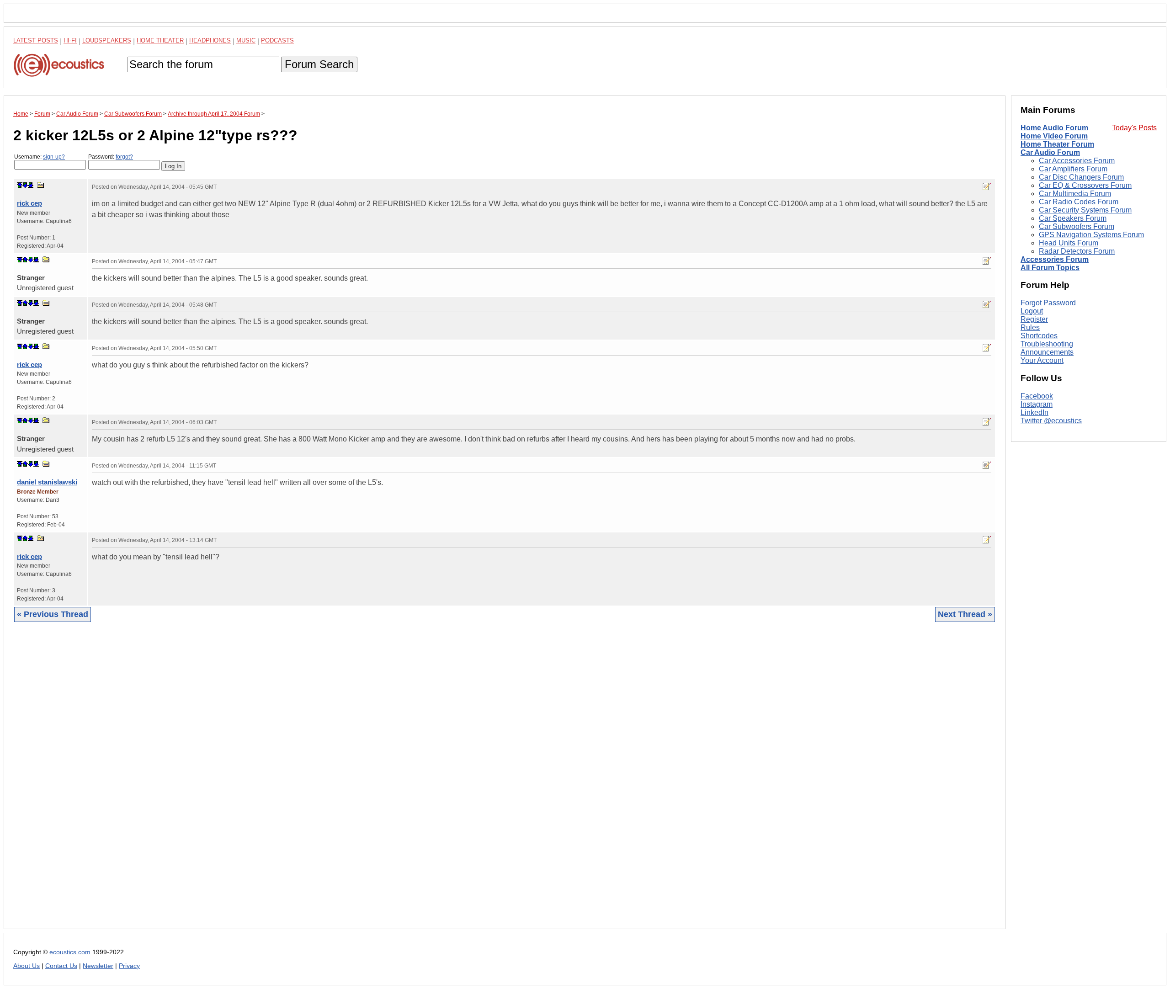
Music (245, 40)
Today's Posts (1134, 128)
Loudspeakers (106, 40)
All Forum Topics (1050, 267)
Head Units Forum (1068, 243)
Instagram (1037, 404)
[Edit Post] (986, 186)
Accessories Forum (1055, 259)
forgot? (124, 157)
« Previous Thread (52, 614)
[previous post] (25, 259)
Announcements (1047, 352)
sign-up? (54, 157)
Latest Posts (35, 40)
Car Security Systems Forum (1085, 210)
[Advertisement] (287, 782)
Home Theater (160, 40)
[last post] (30, 185)
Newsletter (98, 965)
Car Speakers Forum (1072, 218)
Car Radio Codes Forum (1078, 202)
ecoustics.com (69, 952)
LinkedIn (1034, 412)
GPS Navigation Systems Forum (1091, 235)
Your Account (1042, 360)
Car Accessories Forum (1077, 161)
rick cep (29, 203)
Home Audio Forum (1054, 128)
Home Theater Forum (1057, 144)
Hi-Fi (70, 40)
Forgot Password (1048, 303)
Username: (39, 157)
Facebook (1037, 396)
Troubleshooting (1047, 344)
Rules (1030, 327)
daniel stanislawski (47, 482)
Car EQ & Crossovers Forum (1085, 185)
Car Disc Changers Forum (1081, 177)
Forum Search (319, 64)
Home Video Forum (1054, 136)
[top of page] (19, 185)
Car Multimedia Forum (1075, 193)
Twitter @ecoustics (1051, 421)
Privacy (129, 965)
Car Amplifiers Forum (1073, 169)
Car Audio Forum (1050, 152)
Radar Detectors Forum (1077, 251)
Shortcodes (1039, 336)
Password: (110, 157)
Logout (1032, 311)
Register (1034, 319)
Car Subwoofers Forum (1076, 226)
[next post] (25, 185)
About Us (26, 965)
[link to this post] (40, 185)
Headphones (210, 40)
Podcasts (277, 40)
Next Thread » (965, 614)
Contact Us (61, 965)
